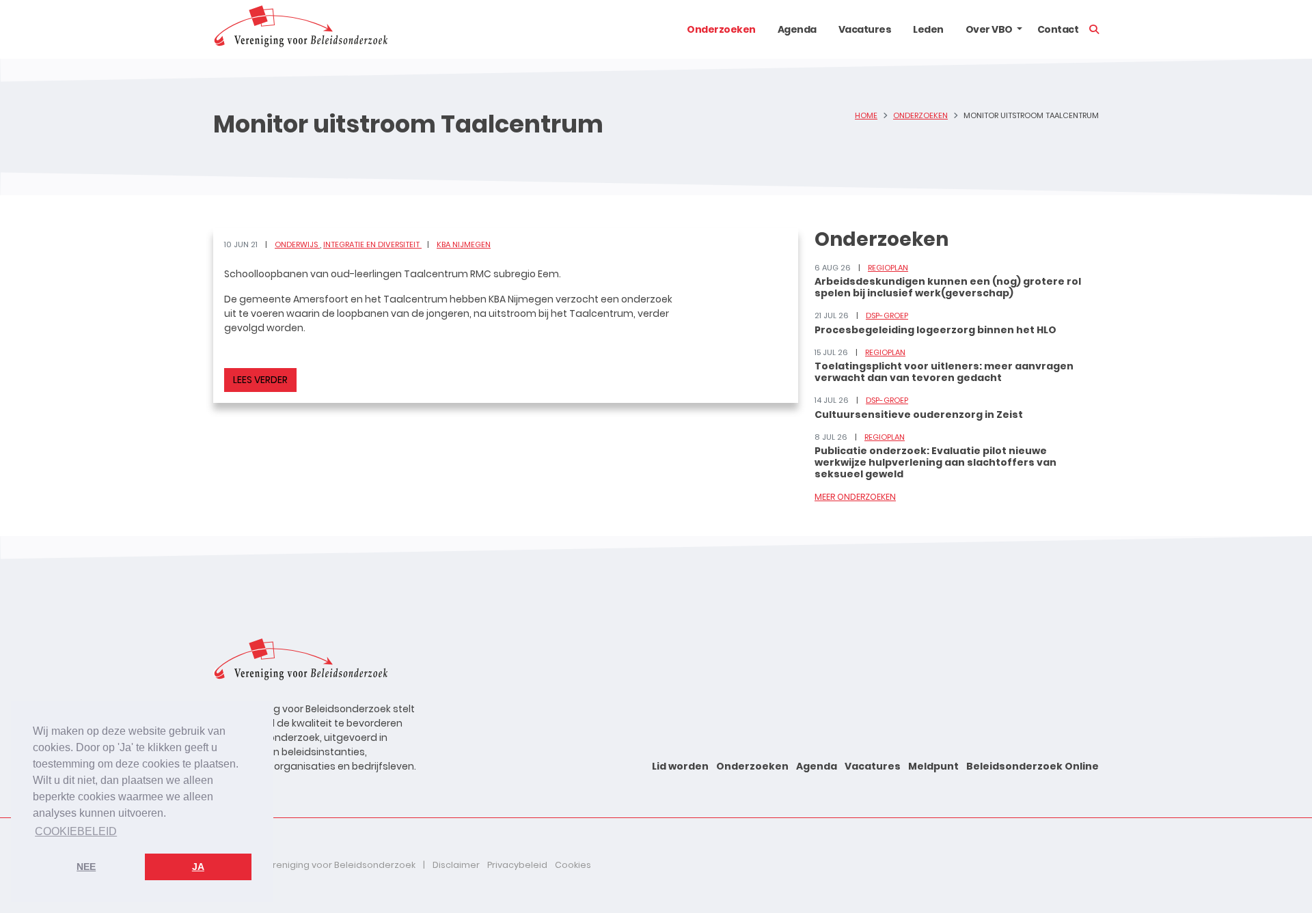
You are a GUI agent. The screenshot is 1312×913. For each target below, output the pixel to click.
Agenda (797, 29)
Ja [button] (198, 866)
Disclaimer (456, 865)
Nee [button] (86, 866)
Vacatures (865, 29)
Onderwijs (297, 244)
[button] (1019, 29)
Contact (1058, 29)
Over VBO (989, 29)
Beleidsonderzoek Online (1032, 766)
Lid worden (680, 766)
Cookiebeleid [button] (76, 831)
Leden (928, 29)
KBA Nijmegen (464, 244)
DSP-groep (887, 315)
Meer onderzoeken (855, 497)
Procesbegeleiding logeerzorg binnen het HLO (935, 330)
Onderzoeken (721, 29)
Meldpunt (933, 766)
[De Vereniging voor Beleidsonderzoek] (300, 29)
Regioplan (888, 267)
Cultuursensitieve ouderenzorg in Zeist (919, 414)
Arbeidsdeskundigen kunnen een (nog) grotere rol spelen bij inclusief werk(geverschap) (948, 287)
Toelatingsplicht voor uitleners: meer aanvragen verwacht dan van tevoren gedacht (944, 371)
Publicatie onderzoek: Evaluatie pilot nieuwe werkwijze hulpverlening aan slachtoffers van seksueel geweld (935, 462)
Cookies (573, 865)
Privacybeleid (517, 865)
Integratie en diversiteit (372, 244)
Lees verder (260, 380)
